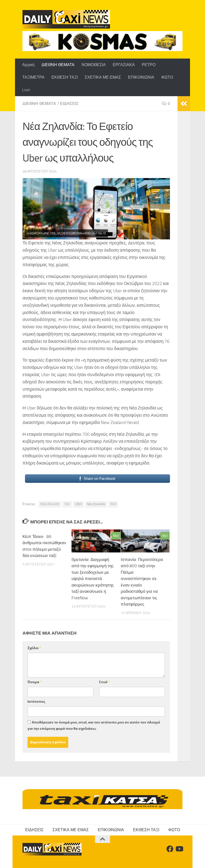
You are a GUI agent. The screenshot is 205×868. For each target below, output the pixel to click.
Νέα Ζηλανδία (96, 504)
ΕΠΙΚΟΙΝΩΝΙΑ (141, 77)
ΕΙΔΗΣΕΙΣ (69, 103)
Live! (26, 89)
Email (104, 682)
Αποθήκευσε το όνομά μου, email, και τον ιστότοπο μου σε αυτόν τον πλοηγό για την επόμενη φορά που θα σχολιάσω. (94, 725)
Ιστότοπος (36, 701)
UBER (78, 504)
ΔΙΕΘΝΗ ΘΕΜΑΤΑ (58, 64)
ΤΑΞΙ (113, 504)
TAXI (67, 504)
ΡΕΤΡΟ (149, 64)
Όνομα (35, 682)
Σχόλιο (34, 648)
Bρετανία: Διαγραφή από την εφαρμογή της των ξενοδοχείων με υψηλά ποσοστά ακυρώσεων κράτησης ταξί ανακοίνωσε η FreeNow (93, 578)
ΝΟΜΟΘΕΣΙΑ (94, 64)
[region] (102, 41)
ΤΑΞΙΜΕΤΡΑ (33, 77)
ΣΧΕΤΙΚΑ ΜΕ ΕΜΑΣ (103, 77)
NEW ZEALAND (50, 504)
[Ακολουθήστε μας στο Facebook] (170, 848)
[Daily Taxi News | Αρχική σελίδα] (66, 19)
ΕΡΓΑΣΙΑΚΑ (124, 64)
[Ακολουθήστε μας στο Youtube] (179, 848)
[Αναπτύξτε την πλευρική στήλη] (184, 103)
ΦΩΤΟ (167, 77)
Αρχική (28, 64)
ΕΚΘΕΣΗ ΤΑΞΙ (65, 77)
